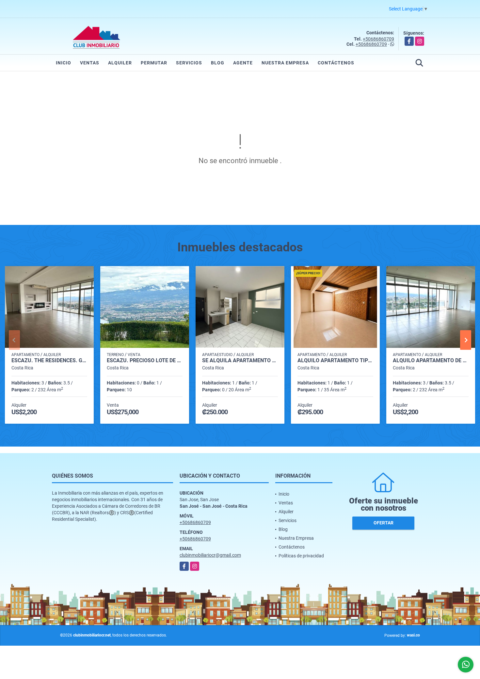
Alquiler (120, 62)
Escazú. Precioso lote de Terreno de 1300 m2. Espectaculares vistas (145, 360)
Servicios (189, 62)
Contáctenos (336, 62)
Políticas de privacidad (301, 555)
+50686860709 (378, 39)
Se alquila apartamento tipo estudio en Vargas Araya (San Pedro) (240, 360)
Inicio (63, 62)
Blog (217, 62)
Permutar (154, 62)
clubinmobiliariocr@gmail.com (210, 555)
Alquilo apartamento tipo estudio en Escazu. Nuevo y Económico (335, 360)
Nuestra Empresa (285, 62)
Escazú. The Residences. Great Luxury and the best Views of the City (49, 360)
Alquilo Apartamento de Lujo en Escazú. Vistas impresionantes (431, 360)
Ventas (89, 62)
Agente (243, 62)
